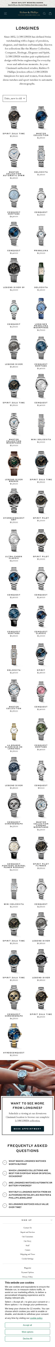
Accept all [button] (27, 1325)
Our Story (27, 1241)
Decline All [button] (27, 1338)
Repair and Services (27, 1232)
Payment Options (27, 1272)
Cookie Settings (27, 1259)
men (22, 75)
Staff (27, 1245)
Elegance (33, 52)
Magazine (27, 1268)
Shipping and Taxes (27, 1254)
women (33, 75)
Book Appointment (27, 1129)
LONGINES (24, 36)
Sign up (27, 1220)
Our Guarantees (27, 1237)
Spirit (46, 52)
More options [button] (27, 1332)
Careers (27, 1250)
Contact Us (27, 1228)
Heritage (22, 52)
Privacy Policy (27, 1277)
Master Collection (39, 48)
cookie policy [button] (36, 1318)
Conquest (10, 52)
